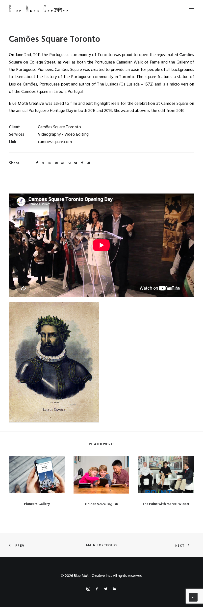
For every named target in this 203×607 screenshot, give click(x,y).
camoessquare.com (55, 142)
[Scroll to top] (193, 597)
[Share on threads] (50, 163)
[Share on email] (88, 163)
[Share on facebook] (37, 163)
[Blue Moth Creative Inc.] (38, 8)
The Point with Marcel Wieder (166, 504)
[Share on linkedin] (63, 163)
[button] (191, 8)
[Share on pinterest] (56, 163)
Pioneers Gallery (37, 504)
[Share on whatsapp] (69, 163)
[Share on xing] (82, 163)
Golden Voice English (101, 504)
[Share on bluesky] (75, 163)
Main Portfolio (101, 545)
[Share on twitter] (43, 163)
